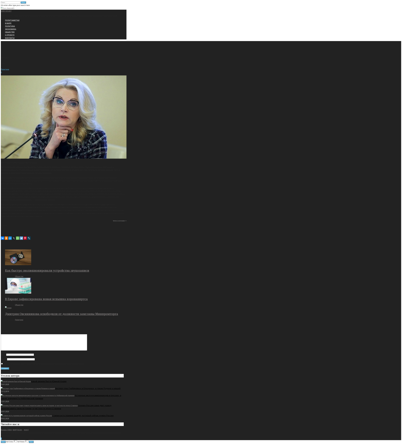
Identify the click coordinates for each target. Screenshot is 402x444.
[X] (13, 238)
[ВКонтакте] (2, 238)
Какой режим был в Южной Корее (48, 381)
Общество (19, 276)
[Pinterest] (25, 238)
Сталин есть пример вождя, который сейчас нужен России (83, 415)
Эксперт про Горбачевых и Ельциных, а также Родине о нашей (87, 388)
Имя (3, 354)
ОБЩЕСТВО (10, 32)
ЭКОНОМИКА (10, 29)
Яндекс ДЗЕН (6, 430)
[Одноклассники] (6, 238)
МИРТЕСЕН (17, 430)
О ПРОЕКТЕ (9, 35)
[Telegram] (21, 238)
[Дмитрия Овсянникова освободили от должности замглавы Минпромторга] (8, 308)
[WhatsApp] (17, 238)
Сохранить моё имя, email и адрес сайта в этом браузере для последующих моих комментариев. (43, 364)
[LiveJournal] (29, 238)
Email (4, 359)
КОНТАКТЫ (10, 38)
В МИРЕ (8, 23)
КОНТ (26, 430)
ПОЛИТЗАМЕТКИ (12, 20)
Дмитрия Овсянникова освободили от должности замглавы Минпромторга (61, 314)
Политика (5, 69)
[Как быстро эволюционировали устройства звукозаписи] (18, 264)
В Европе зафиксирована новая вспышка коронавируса (46, 299)
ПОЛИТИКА (10, 26)
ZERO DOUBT (6, 11)
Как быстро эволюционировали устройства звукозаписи (47, 270)
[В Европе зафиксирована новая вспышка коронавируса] (18, 293)
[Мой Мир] (10, 238)
